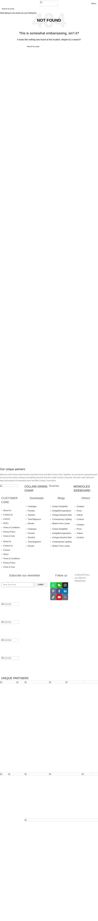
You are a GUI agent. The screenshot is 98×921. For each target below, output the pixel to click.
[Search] (2, 3)
